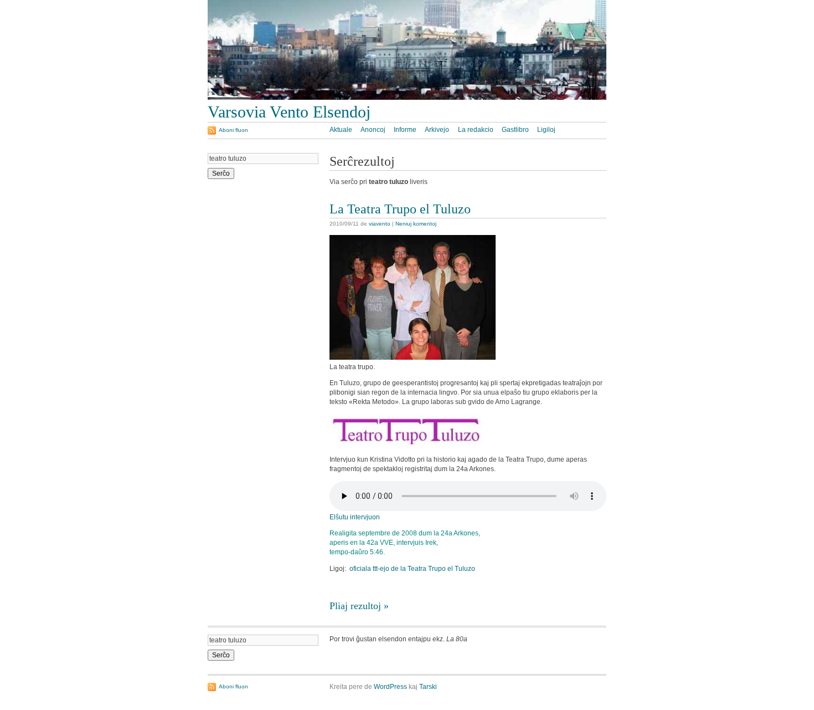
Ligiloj (546, 130)
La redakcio (475, 130)
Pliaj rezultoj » (359, 605)
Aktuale (340, 130)
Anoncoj (372, 130)
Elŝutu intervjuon (354, 517)
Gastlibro (515, 130)
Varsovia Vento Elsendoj (289, 112)
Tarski (428, 687)
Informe (405, 130)
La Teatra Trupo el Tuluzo (400, 208)
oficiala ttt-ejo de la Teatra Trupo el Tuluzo (412, 569)
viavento (379, 224)
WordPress (390, 687)
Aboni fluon (233, 130)
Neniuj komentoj (415, 224)
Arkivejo (437, 130)
